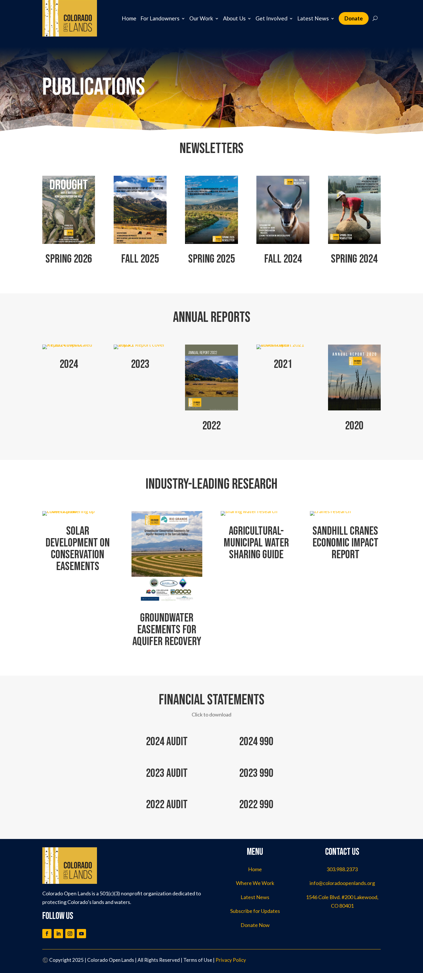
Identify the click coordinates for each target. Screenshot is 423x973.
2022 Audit (167, 805)
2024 (69, 364)
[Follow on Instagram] (70, 933)
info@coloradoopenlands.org (342, 883)
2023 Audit (167, 773)
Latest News (313, 18)
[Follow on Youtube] (81, 933)
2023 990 (256, 773)
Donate (353, 18)
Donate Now (255, 925)
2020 (354, 426)
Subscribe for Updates (255, 911)
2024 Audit (167, 742)
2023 (140, 364)
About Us (234, 18)
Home (129, 18)
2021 (283, 364)
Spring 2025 (211, 259)
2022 (211, 426)
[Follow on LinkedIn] (58, 933)
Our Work (201, 18)
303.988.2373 (342, 869)
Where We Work (255, 883)
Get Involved (271, 18)
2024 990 (256, 742)
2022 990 (256, 805)
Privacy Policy (231, 960)
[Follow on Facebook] (47, 933)
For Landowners (160, 18)
